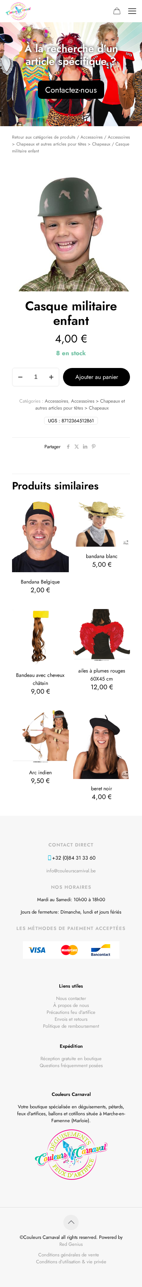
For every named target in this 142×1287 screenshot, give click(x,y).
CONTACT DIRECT (71, 844)
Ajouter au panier (96, 377)
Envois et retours (71, 1019)
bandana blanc (102, 556)
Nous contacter (71, 998)
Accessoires (91, 137)
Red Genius (71, 1244)
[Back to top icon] (71, 1222)
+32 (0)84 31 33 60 (73, 857)
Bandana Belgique (40, 581)
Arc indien (40, 772)
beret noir (101, 788)
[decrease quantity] (20, 377)
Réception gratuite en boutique (71, 1058)
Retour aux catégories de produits (43, 137)
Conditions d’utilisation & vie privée (71, 1261)
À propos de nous (71, 1005)
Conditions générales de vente (68, 1254)
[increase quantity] (51, 377)
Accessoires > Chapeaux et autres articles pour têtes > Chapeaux (80, 404)
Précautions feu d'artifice (71, 1012)
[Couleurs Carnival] (18, 11)
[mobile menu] (132, 11)
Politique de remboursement (71, 1026)
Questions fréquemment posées (71, 1065)
